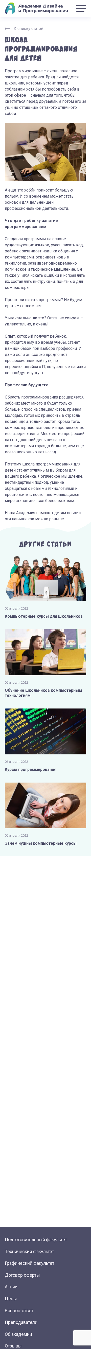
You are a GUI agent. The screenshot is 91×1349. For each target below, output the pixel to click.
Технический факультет (29, 1251)
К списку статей (28, 28)
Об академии (18, 1334)
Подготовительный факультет (36, 1239)
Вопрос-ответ (19, 1310)
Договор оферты (22, 1275)
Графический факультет (29, 1263)
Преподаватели (21, 1322)
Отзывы (13, 1345)
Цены (11, 1298)
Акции (11, 1286)
